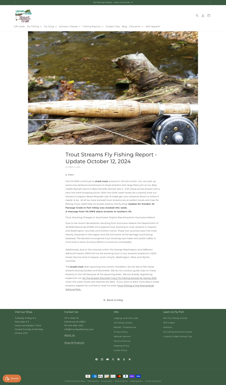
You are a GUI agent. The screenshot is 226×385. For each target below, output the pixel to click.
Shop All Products (74, 342)
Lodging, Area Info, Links (126, 318)
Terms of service (121, 381)
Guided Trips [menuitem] (113, 26)
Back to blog (115, 300)
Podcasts (167, 327)
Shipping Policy (121, 346)
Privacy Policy (121, 332)
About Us (69, 335)
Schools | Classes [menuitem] (68, 26)
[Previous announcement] (16, 2)
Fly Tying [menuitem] (49, 26)
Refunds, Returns (122, 336)
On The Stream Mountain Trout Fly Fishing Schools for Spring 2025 (119, 278)
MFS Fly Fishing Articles (175, 318)
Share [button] (71, 175)
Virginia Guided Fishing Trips (177, 336)
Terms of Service (122, 341)
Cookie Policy (120, 350)
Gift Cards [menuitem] (19, 26)
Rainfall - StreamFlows (125, 327)
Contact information (153, 381)
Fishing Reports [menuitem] (92, 26)
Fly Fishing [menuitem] (33, 26)
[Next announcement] (210, 2)
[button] (197, 15)
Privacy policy (106, 381)
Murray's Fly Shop (78, 381)
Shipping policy (136, 381)
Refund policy (93, 381)
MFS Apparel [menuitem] (153, 26)
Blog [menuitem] (124, 26)
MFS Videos (169, 323)
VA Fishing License (123, 323)
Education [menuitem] (135, 26)
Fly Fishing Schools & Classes (177, 332)
